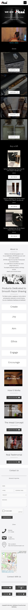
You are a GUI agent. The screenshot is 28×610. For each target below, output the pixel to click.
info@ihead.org (11, 538)
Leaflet (9, 570)
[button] (14, 70)
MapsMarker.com (5, 570)
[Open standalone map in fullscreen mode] (21, 552)
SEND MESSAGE (7, 517)
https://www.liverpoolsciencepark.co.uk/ (16, 545)
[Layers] (14, 555)
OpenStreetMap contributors (7, 572)
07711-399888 (11, 532)
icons (12, 570)
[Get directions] (22, 551)
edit (12, 572)
